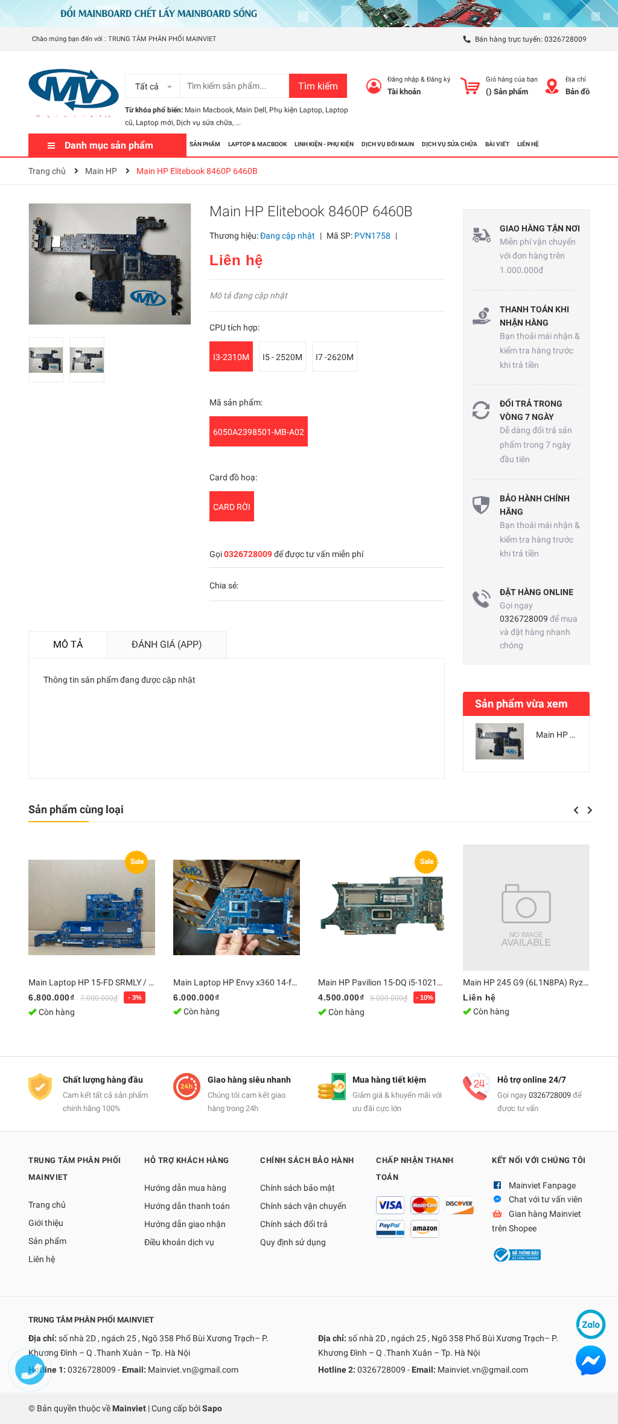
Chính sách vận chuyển (303, 1206)
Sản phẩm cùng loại (76, 809)
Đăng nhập (403, 79)
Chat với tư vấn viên (545, 1199)
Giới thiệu (45, 1223)
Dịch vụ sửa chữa (204, 122)
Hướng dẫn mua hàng (185, 1188)
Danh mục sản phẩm (109, 145)
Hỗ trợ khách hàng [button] (186, 1160)
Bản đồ (577, 91)
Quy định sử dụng (293, 1242)
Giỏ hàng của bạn (512, 79)
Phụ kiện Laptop (295, 110)
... (238, 122)
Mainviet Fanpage (542, 1185)
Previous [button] (576, 810)
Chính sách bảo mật (297, 1188)
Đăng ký (438, 79)
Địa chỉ (575, 79)
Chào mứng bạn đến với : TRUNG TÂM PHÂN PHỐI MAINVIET (124, 39)
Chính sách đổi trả (294, 1224)
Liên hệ (41, 1259)
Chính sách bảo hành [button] (307, 1160)
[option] (48, 362)
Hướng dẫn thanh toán (187, 1206)
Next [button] (590, 810)
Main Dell (251, 110)
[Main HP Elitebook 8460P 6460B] (500, 741)
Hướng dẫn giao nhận (185, 1224)
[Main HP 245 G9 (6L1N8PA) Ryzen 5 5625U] (526, 907)
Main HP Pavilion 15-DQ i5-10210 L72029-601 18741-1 (420, 982)
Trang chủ (47, 1205)
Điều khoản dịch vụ (179, 1242)
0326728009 (565, 39)
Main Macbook (209, 110)
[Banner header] (309, 13)
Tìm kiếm (318, 86)
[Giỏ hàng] (470, 86)
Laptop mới (154, 122)
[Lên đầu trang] (597, 1403)
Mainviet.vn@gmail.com (193, 1369)
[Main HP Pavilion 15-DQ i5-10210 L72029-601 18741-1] (381, 907)
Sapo (212, 1408)
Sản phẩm (47, 1241)
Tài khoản (404, 91)
